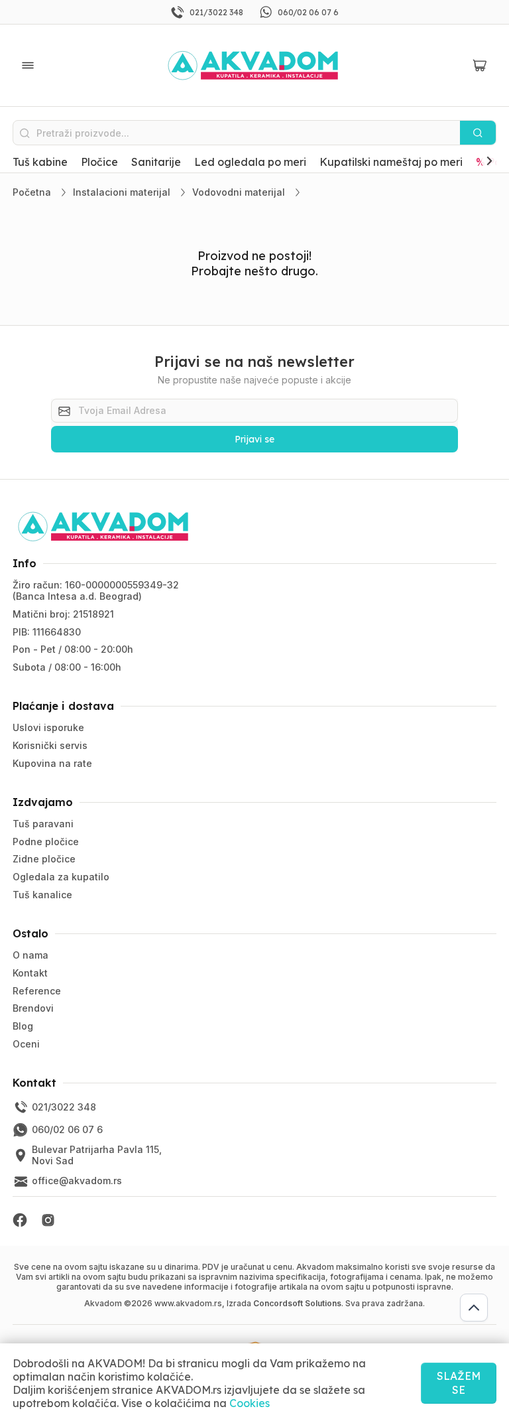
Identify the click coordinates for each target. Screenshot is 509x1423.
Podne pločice (46, 841)
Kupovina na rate (52, 763)
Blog (23, 1026)
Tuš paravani (43, 823)
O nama (30, 955)
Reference (37, 990)
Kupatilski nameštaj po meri (391, 162)
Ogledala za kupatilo (61, 876)
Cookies (249, 1403)
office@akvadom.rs (77, 1180)
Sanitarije (156, 162)
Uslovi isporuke (48, 727)
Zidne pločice (44, 858)
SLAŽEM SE (459, 1382)
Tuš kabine (40, 162)
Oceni (26, 1044)
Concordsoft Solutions (297, 1303)
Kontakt (30, 973)
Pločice (99, 162)
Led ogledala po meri (250, 162)
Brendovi (33, 1008)
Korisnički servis (50, 745)
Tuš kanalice (42, 894)
